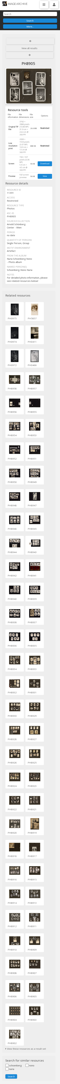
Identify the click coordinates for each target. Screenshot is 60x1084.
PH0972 (12, 365)
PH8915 (32, 879)
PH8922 (12, 809)
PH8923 (32, 785)
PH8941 (32, 575)
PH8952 (12, 458)
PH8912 (12, 926)
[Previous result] (30, 41)
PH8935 (32, 645)
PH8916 (12, 879)
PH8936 (12, 645)
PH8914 (12, 902)
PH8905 (32, 996)
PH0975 (12, 318)
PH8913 (32, 902)
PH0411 (32, 341)
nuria (11, 1069)
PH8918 (12, 856)
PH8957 (32, 388)
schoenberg (15, 1065)
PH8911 (32, 926)
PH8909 (32, 949)
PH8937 (32, 622)
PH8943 (32, 552)
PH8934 (12, 669)
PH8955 (32, 411)
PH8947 (32, 505)
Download (44, 163)
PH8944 (12, 552)
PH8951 (32, 458)
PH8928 (12, 739)
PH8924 (12, 785)
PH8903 (32, 1019)
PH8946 (12, 528)
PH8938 (12, 622)
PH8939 (32, 598)
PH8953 (32, 435)
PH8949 (32, 482)
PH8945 (32, 528)
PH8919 (32, 832)
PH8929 (32, 715)
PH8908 (12, 973)
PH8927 (32, 739)
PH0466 (32, 365)
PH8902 (12, 1043)
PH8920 (12, 832)
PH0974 (12, 341)
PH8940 (12, 598)
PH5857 (32, 318)
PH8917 (32, 856)
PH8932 (12, 692)
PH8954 (12, 435)
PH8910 (12, 949)
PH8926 (12, 762)
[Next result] (29, 55)
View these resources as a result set (26, 1048)
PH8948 (12, 505)
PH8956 (12, 411)
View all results (29, 48)
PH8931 (32, 692)
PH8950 (12, 482)
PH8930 (12, 715)
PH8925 (32, 762)
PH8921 (32, 809)
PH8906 (12, 996)
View (45, 176)
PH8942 (12, 575)
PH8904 (12, 1019)
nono (31, 1065)
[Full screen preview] (28, 86)
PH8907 (32, 973)
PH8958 (12, 388)
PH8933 (32, 669)
